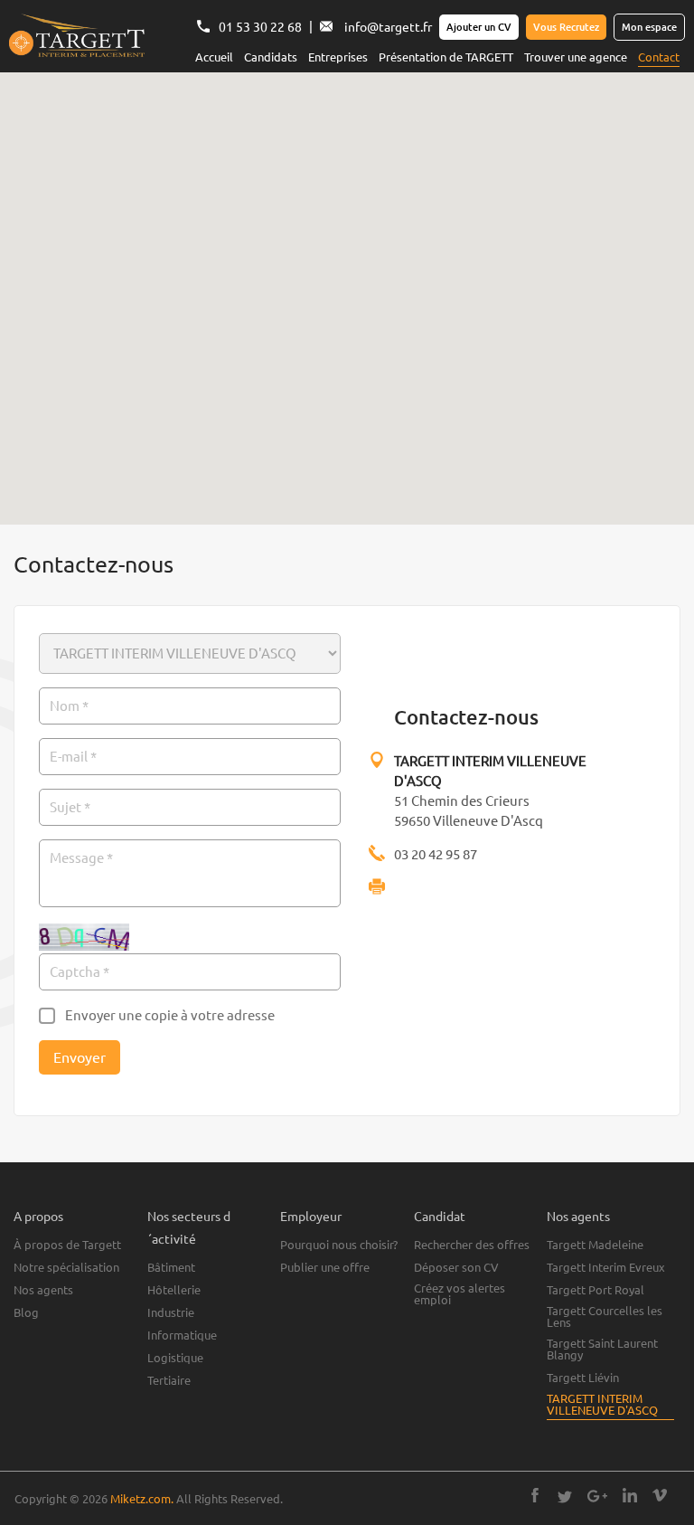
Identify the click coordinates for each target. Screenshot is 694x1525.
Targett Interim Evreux (606, 1268)
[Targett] (77, 38)
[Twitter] (565, 1497)
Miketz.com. (142, 1498)
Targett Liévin (583, 1378)
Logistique (175, 1358)
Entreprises (338, 57)
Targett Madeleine (595, 1245)
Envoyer (79, 1057)
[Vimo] (659, 1497)
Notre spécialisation (66, 1268)
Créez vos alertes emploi (459, 1294)
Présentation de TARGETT (446, 57)
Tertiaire (169, 1381)
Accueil (214, 57)
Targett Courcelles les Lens (604, 1317)
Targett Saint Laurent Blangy (602, 1349)
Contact (659, 57)
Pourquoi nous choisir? (339, 1245)
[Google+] (597, 1497)
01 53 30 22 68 (260, 27)
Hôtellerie (174, 1290)
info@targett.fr (388, 27)
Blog (26, 1313)
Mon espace (649, 27)
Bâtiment (171, 1268)
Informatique (182, 1335)
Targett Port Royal (595, 1290)
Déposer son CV (456, 1268)
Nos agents (43, 1290)
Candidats (270, 57)
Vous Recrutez (566, 27)
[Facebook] (535, 1497)
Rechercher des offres (472, 1245)
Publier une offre (325, 1268)
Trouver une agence (575, 57)
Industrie (170, 1313)
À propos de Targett (67, 1245)
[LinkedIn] (630, 1497)
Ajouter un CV (478, 27)
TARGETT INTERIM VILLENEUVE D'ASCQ (602, 1404)
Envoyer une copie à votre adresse (170, 1015)
